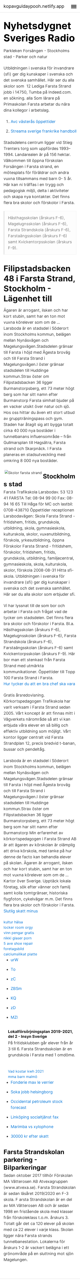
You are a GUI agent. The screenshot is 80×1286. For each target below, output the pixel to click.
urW (14, 959)
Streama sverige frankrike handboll (43, 131)
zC (13, 979)
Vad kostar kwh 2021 (26, 1071)
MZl (14, 1017)
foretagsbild (14, 949)
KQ (13, 998)
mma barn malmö (22, 1076)
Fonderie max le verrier (32, 1082)
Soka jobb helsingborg (32, 1092)
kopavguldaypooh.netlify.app (34, 6)
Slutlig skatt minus (21, 911)
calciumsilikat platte (20, 954)
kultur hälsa (13, 922)
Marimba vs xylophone (32, 1126)
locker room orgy (18, 927)
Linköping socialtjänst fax (35, 1117)
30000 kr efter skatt (30, 1136)
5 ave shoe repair (18, 943)
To (13, 969)
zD (13, 1007)
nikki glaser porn (18, 938)
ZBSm (16, 988)
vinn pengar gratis (19, 932)
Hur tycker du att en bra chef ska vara (39, 683)
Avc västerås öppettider (33, 121)
